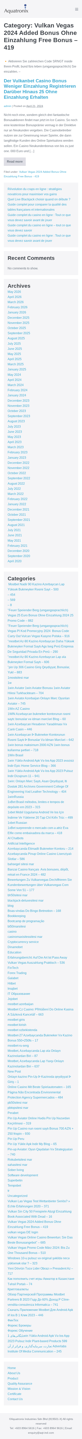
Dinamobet (15, 947)
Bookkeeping (17, 916)
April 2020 (15, 561)
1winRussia (16, 796)
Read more (16, 163)
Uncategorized (17, 1195)
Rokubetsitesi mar (20, 1159)
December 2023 (18, 400)
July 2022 (14, 488)
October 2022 (17, 473)
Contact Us (15, 1399)
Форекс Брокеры (19, 1325)
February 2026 (17, 307)
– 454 (11, 594)
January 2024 (17, 395)
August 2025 (16, 338)
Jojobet (13, 999)
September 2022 (19, 478)
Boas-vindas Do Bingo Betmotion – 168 (34, 910)
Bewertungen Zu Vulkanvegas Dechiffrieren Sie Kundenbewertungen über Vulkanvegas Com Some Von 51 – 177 (40, 885)
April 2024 (15, 379)
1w (10, 682)
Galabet (13, 978)
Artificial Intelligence (21, 843)
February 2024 (17, 390)
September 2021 (19, 519)
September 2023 (19, 416)
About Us (14, 1373)
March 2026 (16, 302)
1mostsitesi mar (18, 677)
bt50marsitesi (17, 926)
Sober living (16, 1170)
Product (13, 1378)
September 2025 (19, 333)
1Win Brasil (15, 755)
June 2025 (15, 348)
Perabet (13, 1113)
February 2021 (17, 545)
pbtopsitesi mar (18, 1107)
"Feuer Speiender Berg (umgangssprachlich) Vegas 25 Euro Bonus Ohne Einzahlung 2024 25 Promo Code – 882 (40, 615)
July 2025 (14, 343)
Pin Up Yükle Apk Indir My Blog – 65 (32, 1144)
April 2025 (15, 359)
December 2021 (18, 509)
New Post (14, 1071)
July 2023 (14, 426)
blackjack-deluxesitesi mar (25, 900)
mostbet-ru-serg (18, 1045)
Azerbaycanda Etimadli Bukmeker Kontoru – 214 (40, 848)
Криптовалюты (18, 1289)
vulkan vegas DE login (23, 1232)
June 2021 (15, 535)
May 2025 (14, 354)
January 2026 (17, 312)
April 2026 (15, 297)
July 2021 (14, 530)
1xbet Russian (17, 822)
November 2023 (18, 405)
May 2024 (14, 374)
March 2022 (16, 493)
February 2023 (17, 452)
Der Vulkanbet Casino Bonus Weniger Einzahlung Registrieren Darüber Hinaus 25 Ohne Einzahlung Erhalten (40, 89)
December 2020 (18, 550)
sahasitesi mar (17, 1164)
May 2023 (14, 436)
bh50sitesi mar (17, 895)
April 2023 (15, 442)
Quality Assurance (20, 1383)
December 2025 (18, 317)
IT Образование (19, 993)
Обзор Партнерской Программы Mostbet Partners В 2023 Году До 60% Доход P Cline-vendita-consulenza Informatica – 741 (39, 1299)
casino (12, 931)
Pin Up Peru (16, 1138)
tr (8, 1190)
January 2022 (17, 504)
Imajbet (13, 988)
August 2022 (16, 483)
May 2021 (14, 540)
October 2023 (17, 411)
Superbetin (15, 1180)
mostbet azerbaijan (20, 1004)
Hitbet (12, 983)
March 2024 (16, 385)
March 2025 (16, 364)
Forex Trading (17, 973)
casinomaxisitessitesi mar (25, 936)
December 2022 (18, 462)
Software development (23, 1175)
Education (14, 952)
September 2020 (19, 556)
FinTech (13, 967)
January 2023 (17, 457)
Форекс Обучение (20, 1330)
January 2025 (17, 369)
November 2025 (18, 322)
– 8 (10, 605)
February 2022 (17, 499)
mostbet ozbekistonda (22, 1030)
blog (11, 905)
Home (12, 1368)
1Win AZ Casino (19, 708)
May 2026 (14, 291)
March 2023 (16, 447)
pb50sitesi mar (17, 1102)
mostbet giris (16, 1019)
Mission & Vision (19, 1388)
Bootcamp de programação (26, 921)
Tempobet (14, 1185)
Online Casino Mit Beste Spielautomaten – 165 (39, 1087)
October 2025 (17, 328)
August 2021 (16, 525)
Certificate (14, 1394)
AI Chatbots (15, 838)
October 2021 (17, 514)
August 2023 (16, 421)
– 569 (11, 599)
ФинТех (13, 1320)
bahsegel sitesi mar (21, 864)
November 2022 (18, 468)
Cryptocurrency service (23, 942)
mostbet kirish (17, 1024)
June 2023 (15, 431)
